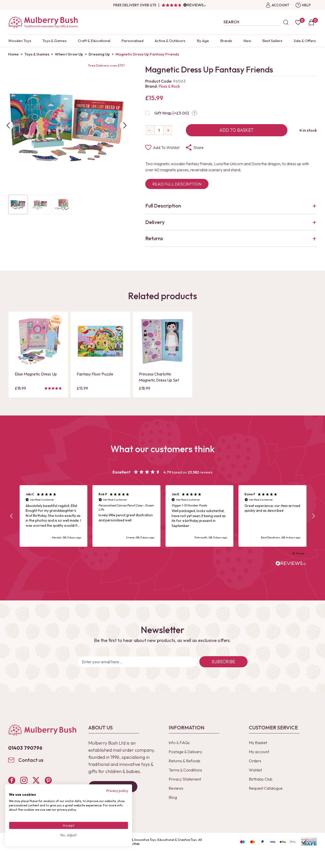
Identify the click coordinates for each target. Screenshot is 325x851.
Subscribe (223, 662)
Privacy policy (117, 790)
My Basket (258, 742)
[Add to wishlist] (20, 352)
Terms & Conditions (185, 769)
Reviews (176, 788)
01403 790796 (25, 748)
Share (198, 147)
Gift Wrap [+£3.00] (171, 113)
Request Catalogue (266, 788)
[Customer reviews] (183, 5)
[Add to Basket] (20, 360)
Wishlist (255, 769)
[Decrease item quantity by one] (149, 130)
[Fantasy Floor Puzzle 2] (100, 341)
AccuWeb (133, 844)
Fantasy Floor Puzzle (95, 373)
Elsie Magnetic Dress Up (36, 373)
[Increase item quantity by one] (168, 130)
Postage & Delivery (185, 751)
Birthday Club (260, 779)
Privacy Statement (185, 779)
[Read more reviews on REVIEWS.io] (290, 564)
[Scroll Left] (8, 125)
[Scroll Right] (125, 125)
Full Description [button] (163, 205)
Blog (173, 797)
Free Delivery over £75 (134, 5)
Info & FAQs (179, 742)
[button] (12, 516)
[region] (162, 516)
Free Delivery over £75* (106, 65)
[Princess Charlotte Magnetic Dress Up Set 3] (162, 341)
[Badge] (56, 324)
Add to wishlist (166, 147)
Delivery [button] (155, 222)
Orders (255, 760)
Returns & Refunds (184, 760)
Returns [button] (154, 238)
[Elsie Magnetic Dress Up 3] (38, 341)
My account (259, 751)
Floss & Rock (169, 86)
